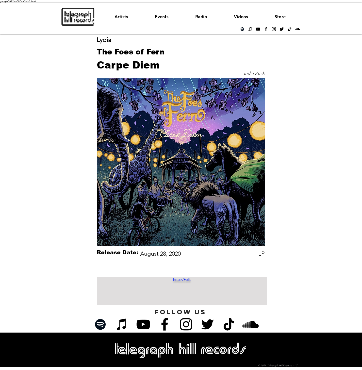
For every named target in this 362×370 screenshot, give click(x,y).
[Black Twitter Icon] (281, 29)
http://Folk (182, 279)
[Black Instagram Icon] (274, 29)
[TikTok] (289, 29)
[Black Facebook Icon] (266, 29)
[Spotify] (242, 29)
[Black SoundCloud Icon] (297, 29)
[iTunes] (250, 29)
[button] (201, 17)
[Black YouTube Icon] (258, 29)
